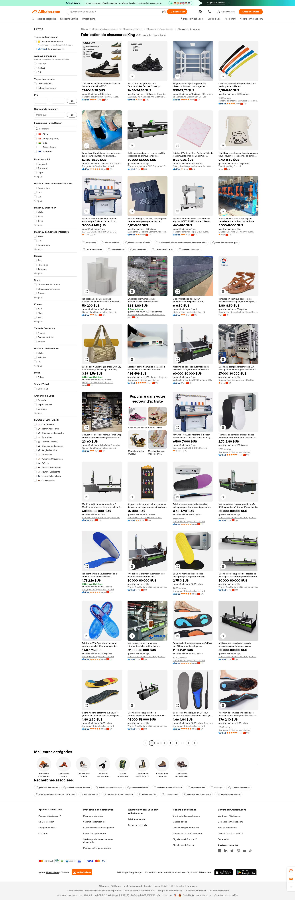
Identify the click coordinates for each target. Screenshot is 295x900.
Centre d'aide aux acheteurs (186, 816)
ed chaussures (139, 249)
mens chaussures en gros (226, 243)
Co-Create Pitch (46, 822)
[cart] (210, 12)
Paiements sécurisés (93, 816)
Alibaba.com (205, 872)
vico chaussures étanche (139, 243)
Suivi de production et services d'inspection (98, 840)
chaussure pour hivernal (230, 794)
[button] (164, 12)
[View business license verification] (175, 895)
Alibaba (84, 29)
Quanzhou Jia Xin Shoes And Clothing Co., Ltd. (147, 96)
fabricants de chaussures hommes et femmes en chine (182, 243)
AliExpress (104, 886)
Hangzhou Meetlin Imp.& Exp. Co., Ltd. (191, 231)
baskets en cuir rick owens (110, 788)
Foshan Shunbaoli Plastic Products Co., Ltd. (147, 314)
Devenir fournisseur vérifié (230, 833)
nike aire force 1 (149, 794)
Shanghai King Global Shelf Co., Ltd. (189, 96)
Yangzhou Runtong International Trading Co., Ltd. (238, 100)
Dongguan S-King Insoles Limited (98, 166)
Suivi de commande (227, 827)
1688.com (116, 886)
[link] (291, 871)
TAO (171, 886)
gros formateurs (91, 794)
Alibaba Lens (52, 872)
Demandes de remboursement (188, 833)
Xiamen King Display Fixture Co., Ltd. (99, 312)
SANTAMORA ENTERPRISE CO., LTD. (99, 231)
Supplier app (135, 872)
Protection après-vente (94, 833)
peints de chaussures (48, 788)
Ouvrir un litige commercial (186, 827)
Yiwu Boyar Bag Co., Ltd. (229, 166)
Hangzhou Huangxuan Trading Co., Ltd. (100, 96)
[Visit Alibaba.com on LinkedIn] (226, 851)
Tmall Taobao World (132, 886)
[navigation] (55, 386)
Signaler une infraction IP (185, 839)
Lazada (147, 886)
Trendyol (180, 886)
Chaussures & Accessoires (105, 29)
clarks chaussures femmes (78, 788)
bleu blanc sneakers (190, 249)
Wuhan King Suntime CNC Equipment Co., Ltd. (147, 166)
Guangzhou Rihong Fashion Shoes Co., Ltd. (238, 312)
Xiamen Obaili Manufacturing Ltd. (97, 382)
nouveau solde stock (139, 788)
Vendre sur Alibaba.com (229, 816)
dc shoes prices (171, 794)
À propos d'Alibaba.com (50, 809)
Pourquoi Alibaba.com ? (49, 816)
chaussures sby (117, 249)
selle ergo (218, 788)
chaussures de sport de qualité (120, 794)
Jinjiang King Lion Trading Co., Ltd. (189, 312)
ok (72, 100)
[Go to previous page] (145, 743)
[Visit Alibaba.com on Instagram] (238, 851)
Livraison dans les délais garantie (98, 827)
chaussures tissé (112, 243)
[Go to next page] (195, 743)
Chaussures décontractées (160, 29)
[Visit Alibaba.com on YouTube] (244, 851)
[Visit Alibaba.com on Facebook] (220, 851)
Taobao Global (160, 886)
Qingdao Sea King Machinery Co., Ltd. (236, 231)
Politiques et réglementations (97, 848)
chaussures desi (198, 788)
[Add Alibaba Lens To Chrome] (82, 872)
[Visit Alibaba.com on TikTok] (250, 851)
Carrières (42, 833)
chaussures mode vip (164, 249)
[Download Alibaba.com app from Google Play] (246, 872)
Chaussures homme (132, 29)
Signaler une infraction (184, 845)
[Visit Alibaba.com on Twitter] (232, 851)
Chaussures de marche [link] (189, 29)
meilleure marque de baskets (169, 788)
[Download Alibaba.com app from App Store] (223, 872)
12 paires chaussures (240, 788)
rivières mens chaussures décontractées (57, 794)
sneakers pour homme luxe (199, 794)
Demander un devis (137, 825)
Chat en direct (180, 822)
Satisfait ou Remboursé (94, 822)
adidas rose (91, 243)
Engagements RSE (47, 827)
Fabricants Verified (137, 819)
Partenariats (223, 839)
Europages (192, 886)
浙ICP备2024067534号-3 (226, 895)
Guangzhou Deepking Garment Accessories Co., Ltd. (193, 166)
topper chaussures (94, 249)
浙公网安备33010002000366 (197, 895)
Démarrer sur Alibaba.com (230, 822)
